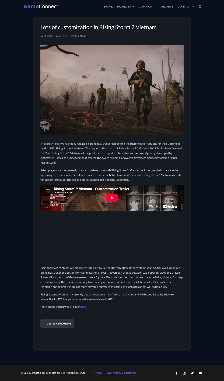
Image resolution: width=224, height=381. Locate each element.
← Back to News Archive (57, 323)
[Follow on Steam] (192, 373)
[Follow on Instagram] (184, 373)
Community (148, 6)
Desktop (74, 35)
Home (108, 6)
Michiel (48, 35)
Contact (184, 6)
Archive (167, 6)
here (83, 306)
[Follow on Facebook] (176, 373)
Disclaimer (130, 372)
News (83, 35)
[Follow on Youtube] (200, 373)
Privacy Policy (113, 372)
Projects (124, 6)
